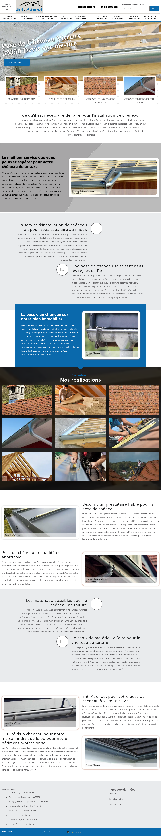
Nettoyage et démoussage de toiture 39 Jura (47, 18)
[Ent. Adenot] (29, 6)
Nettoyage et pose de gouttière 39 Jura (83, 18)
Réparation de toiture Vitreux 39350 (23, 810)
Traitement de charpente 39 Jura (26, 18)
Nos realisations (16, 62)
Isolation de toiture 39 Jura (118, 18)
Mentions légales (39, 832)
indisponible (86, 7)
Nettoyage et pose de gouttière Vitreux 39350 (26, 806)
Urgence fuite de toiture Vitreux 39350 (24, 824)
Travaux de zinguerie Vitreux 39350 (23, 820)
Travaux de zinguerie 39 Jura (133, 18)
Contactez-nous (56, 832)
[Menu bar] (7, 9)
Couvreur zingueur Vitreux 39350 (22, 793)
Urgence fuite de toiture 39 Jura (150, 18)
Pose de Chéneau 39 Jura (66, 18)
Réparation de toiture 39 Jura (101, 18)
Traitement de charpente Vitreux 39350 (24, 797)
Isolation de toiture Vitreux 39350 (22, 815)
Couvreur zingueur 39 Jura (9, 18)
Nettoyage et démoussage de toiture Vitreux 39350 (29, 801)
